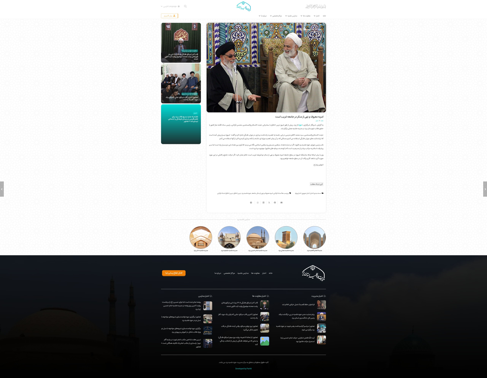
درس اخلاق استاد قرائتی (225, 193)
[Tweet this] (269, 203)
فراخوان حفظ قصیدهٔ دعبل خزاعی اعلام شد (298, 304)
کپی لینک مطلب (316, 184)
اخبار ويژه (298, 193)
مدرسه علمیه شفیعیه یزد (229, 250)
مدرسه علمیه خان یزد (201, 250)
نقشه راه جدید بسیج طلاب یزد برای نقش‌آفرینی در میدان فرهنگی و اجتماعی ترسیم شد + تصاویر (183, 119)
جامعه (254, 193)
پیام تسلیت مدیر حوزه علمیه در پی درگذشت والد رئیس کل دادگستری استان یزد (297, 316)
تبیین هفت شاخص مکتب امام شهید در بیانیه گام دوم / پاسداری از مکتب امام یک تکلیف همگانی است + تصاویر (181, 343)
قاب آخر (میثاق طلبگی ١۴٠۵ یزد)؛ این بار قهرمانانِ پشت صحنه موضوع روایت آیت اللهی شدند (181, 56)
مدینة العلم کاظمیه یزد (314, 250)
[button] (185, 6)
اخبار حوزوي (306, 193)
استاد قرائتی (277, 193)
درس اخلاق (237, 193)
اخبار (312, 193)
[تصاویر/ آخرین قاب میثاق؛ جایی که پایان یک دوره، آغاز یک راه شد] (181, 65)
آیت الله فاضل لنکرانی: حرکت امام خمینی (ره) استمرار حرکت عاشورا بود (297, 339)
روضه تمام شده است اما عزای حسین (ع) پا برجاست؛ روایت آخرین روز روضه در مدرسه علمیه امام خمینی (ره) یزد (181, 305)
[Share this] (275, 203)
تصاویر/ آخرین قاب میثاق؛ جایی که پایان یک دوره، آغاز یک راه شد (182, 98)
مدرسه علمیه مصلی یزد (286, 250)
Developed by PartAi (243, 368)
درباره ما (218, 273)
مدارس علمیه (243, 273)
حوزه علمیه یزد (246, 193)
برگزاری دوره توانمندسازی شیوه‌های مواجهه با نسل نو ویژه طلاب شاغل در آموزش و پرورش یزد (181, 330)
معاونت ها (255, 273)
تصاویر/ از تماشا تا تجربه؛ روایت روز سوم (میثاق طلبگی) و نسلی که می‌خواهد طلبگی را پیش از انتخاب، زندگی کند (238, 341)
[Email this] (280, 203)
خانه (271, 273)
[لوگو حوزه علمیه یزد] (243, 6)
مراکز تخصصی (229, 273)
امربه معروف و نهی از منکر (265, 193)
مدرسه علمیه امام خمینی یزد (257, 250)
